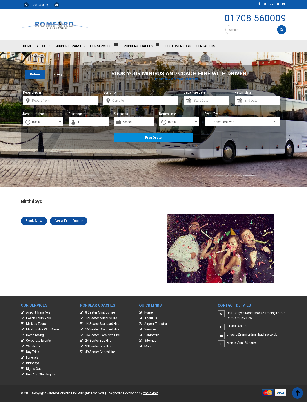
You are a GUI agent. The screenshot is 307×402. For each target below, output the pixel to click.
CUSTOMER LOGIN (178, 46)
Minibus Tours (36, 324)
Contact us (152, 335)
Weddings (33, 346)
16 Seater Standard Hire (102, 329)
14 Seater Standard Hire (102, 324)
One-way (55, 74)
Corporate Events (38, 340)
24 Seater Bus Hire (98, 340)
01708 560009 (255, 18)
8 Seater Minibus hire (100, 312)
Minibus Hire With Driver (42, 329)
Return (35, 74)
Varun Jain (150, 393)
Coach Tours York (38, 318)
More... (149, 346)
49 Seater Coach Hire (100, 352)
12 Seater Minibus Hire (101, 318)
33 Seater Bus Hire (98, 346)
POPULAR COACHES (138, 46)
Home (148, 312)
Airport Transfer (71, 46)
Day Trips (32, 352)
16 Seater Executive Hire (102, 335)
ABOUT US (44, 46)
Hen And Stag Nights (40, 374)
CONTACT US (205, 46)
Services (150, 329)
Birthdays (33, 363)
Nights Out (33, 369)
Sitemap (150, 340)
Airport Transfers (38, 312)
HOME (27, 46)
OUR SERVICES (100, 46)
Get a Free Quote (68, 220)
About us (150, 318)
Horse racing (35, 335)
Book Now (33, 220)
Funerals (32, 357)
